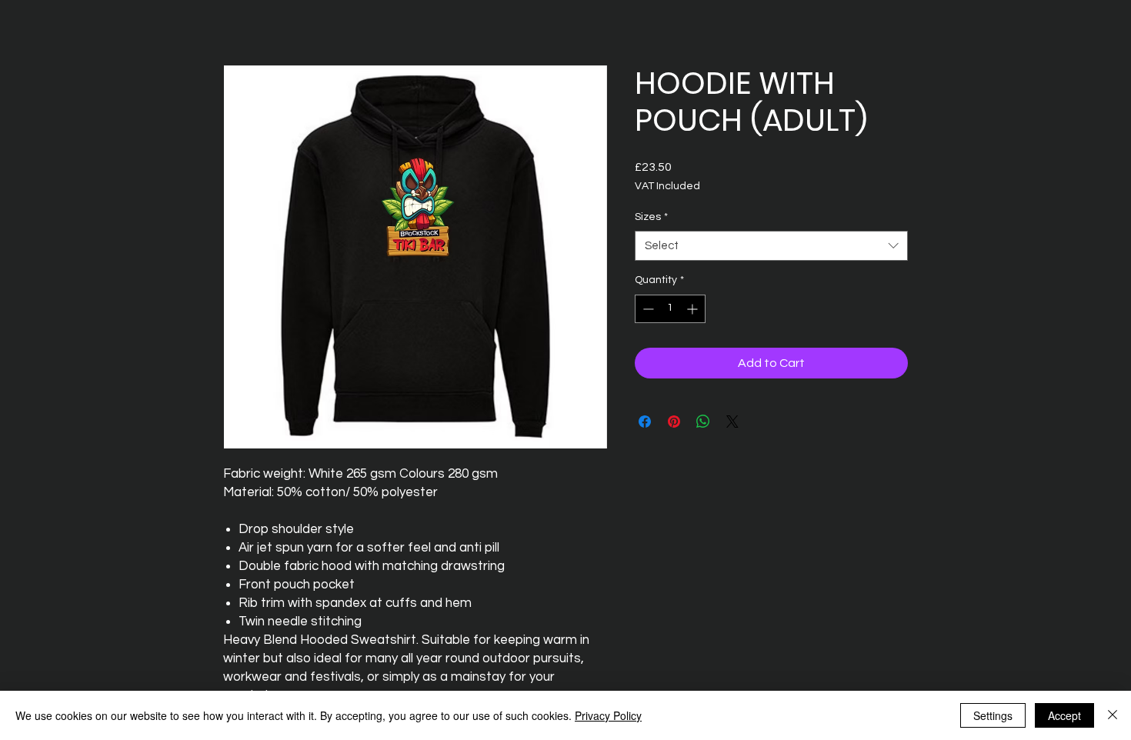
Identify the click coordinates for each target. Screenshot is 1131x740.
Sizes (651, 217)
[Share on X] (732, 421)
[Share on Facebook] (645, 421)
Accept (1064, 715)
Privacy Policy (608, 715)
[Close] (1112, 715)
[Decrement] (646, 308)
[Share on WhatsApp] (703, 421)
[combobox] (771, 246)
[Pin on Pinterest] (674, 421)
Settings (993, 715)
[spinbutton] (670, 308)
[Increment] (693, 308)
